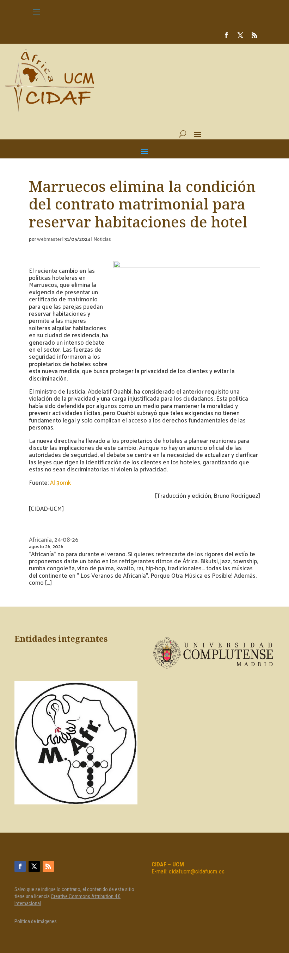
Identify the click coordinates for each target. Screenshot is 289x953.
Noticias (102, 238)
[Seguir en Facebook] (226, 35)
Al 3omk (61, 482)
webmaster (49, 238)
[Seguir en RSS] (254, 35)
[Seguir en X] (240, 35)
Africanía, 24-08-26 (53, 539)
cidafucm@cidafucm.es (197, 871)
